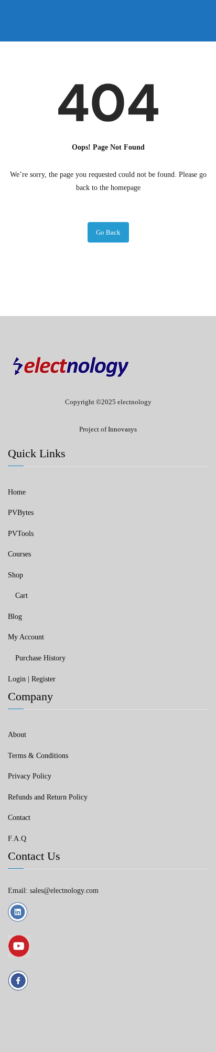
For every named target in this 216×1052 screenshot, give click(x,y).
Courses (19, 554)
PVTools (21, 534)
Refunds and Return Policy (48, 797)
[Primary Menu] (198, 20)
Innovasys (122, 429)
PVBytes (21, 513)
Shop (15, 575)
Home (17, 492)
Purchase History (40, 658)
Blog (15, 616)
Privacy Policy (29, 776)
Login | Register (32, 679)
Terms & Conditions (38, 756)
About (17, 735)
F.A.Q (17, 839)
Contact (19, 818)
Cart (21, 595)
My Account (26, 637)
